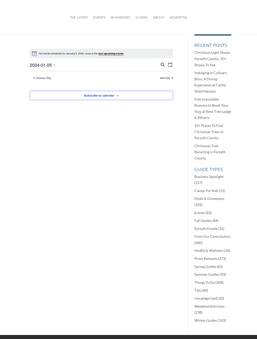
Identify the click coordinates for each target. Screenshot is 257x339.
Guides (142, 17)
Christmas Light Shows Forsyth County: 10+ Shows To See (212, 58)
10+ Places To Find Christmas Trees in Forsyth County (208, 131)
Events (99, 17)
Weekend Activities (209, 306)
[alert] (101, 53)
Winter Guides (205, 320)
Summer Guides (206, 274)
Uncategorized (205, 298)
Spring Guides (205, 266)
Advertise (178, 17)
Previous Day (43, 78)
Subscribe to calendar (99, 95)
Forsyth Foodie (206, 228)
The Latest (79, 17)
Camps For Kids (206, 190)
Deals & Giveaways (209, 198)
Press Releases (205, 258)
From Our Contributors (212, 236)
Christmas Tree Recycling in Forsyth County (210, 152)
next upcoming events (110, 53)
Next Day (165, 78)
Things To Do (204, 282)
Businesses (120, 17)
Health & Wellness (208, 250)
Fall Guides (203, 220)
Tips (197, 290)
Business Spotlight (209, 176)
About (158, 17)
